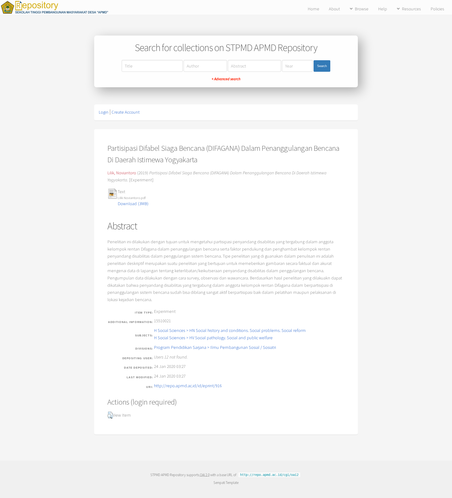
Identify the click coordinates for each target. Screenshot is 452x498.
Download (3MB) (133, 203)
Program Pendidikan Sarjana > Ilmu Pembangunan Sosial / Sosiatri (215, 347)
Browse (361, 9)
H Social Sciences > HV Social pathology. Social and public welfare (213, 337)
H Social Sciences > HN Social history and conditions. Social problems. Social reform (230, 330)
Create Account (126, 112)
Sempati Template (226, 482)
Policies (437, 9)
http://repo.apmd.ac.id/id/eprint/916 (188, 385)
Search (322, 66)
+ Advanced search (226, 78)
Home (313, 9)
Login (104, 112)
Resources (411, 9)
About (334, 9)
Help (382, 9)
